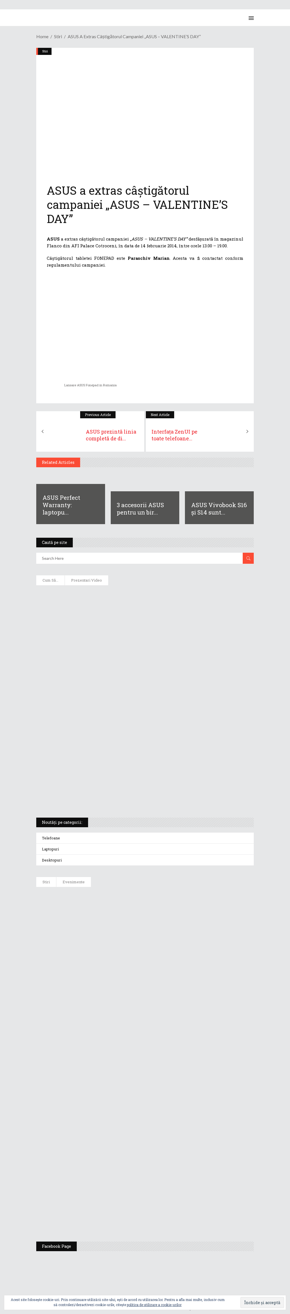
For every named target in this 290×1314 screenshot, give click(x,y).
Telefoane (51, 838)
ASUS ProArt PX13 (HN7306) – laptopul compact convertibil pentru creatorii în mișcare (135, 761)
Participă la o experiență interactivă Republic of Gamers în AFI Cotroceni (154, 1154)
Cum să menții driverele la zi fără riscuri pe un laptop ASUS (106, 688)
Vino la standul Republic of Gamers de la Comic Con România (141, 1183)
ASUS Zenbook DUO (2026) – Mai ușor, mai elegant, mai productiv (144, 1040)
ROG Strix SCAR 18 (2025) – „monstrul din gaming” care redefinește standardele (125, 798)
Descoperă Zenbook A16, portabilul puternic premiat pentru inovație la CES (122, 706)
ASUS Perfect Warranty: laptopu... (61, 505)
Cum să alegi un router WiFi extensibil (83, 614)
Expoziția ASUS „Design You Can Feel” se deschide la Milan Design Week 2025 (158, 1212)
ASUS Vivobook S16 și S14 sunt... (219, 508)
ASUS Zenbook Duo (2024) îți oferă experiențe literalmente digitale (113, 596)
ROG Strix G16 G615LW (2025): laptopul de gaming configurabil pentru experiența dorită (134, 724)
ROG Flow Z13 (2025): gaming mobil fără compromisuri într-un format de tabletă (126, 743)
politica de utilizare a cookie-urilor (154, 1304)
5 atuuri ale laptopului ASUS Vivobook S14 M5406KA (98, 780)
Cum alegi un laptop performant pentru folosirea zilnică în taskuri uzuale (122, 651)
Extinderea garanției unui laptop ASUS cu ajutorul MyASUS (106, 669)
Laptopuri (50, 849)
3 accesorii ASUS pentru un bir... (140, 508)
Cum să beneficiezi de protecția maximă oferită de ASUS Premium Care (117, 632)
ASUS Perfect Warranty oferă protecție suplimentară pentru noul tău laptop (157, 1012)
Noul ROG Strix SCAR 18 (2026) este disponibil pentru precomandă (145, 954)
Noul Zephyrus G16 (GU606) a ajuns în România (126, 926)
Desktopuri (52, 860)
